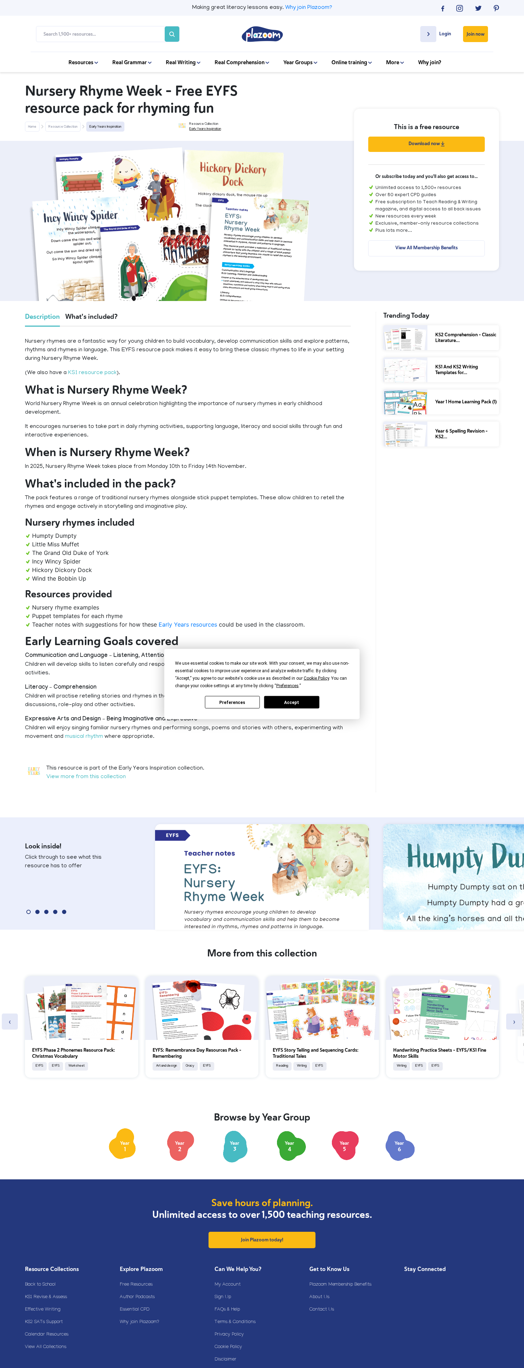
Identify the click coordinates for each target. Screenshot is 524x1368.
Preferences (232, 702)
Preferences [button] (287, 685)
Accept (291, 702)
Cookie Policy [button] (316, 678)
